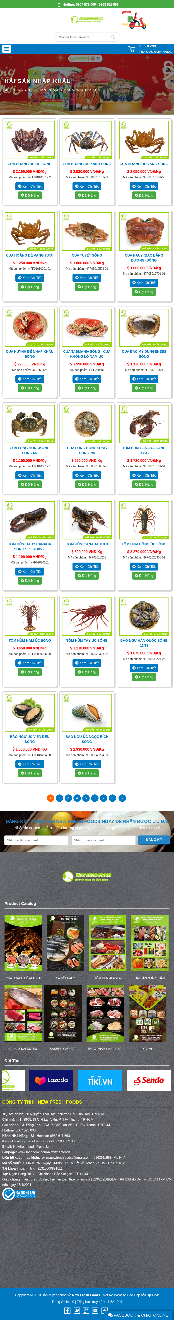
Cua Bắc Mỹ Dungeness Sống (144, 354)
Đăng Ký (154, 840)
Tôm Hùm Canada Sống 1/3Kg (144, 450)
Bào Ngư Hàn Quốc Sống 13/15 (144, 643)
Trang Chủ (21, 90)
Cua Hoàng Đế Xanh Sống (87, 164)
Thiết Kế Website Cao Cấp (120, 1295)
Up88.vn (153, 1295)
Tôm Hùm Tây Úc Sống (87, 640)
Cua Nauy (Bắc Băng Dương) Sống (144, 257)
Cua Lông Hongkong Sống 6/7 (30, 450)
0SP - (147, 46)
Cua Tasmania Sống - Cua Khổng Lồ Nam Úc (87, 354)
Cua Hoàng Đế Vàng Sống (144, 164)
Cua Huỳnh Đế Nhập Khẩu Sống (29, 354)
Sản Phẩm (48, 90)
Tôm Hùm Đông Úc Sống (144, 544)
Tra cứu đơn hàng (155, 52)
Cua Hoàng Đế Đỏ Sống (30, 164)
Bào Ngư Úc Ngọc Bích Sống (87, 739)
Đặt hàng (31, 195)
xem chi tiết (31, 186)
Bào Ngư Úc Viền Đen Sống (29, 739)
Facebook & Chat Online (140, 1315)
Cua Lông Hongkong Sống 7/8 (87, 450)
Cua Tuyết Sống (87, 255)
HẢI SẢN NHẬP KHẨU (83, 90)
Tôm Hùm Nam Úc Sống (30, 640)
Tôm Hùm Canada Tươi (87, 544)
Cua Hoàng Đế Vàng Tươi (29, 255)
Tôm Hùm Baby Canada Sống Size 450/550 (29, 546)
